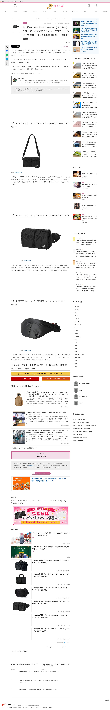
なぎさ (68, 42)
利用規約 (107, 700)
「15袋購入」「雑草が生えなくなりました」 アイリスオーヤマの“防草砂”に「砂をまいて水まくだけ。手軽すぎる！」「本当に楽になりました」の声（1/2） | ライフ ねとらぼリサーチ (86, 291)
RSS (37, 707)
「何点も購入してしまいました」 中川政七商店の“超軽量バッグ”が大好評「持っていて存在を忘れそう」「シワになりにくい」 (89, 68)
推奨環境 (50, 707)
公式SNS (10, 707)
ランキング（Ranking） (61, 501)
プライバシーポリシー (30, 707)
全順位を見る (40, 456)
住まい (65, 11)
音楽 (76, 366)
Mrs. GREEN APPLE (84, 383)
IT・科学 (77, 306)
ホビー (76, 327)
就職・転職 (77, 357)
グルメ (45, 11)
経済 (76, 363)
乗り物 (76, 333)
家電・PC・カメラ (79, 354)
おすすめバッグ (38, 501)
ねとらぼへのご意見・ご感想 (81, 422)
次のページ (45, 473)
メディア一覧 (5, 707)
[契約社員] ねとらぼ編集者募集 (81, 428)
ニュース (15, 11)
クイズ (35, 11)
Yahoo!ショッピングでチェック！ (56, 378)
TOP (5, 11)
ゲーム (76, 315)
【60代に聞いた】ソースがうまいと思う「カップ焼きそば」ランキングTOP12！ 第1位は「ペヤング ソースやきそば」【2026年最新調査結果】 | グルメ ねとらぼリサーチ (87, 268)
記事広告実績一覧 (78, 440)
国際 (76, 348)
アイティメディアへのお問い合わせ (82, 431)
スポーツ (77, 318)
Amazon (15, 501)
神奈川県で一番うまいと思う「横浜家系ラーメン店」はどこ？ (89, 218)
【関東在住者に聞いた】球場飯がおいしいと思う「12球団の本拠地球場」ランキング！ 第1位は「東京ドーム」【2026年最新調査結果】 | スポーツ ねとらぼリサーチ (86, 244)
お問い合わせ (21, 707)
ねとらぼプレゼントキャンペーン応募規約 (84, 425)
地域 (55, 11)
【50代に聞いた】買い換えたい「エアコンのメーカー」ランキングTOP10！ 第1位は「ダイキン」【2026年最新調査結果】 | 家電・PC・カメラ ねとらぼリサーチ (86, 279)
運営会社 (40, 707)
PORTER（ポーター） (26, 501)
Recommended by (60, 642)
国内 (76, 345)
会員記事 (105, 11)
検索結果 (31, 465)
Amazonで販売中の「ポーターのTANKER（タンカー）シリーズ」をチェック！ (41, 373)
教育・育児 (75, 11)
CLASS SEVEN (83, 396)
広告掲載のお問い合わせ (80, 437)
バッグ (24, 23)
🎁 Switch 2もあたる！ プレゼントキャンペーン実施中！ (11, 1)
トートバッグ (48, 501)
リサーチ (95, 11)
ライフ (76, 330)
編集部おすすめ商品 (18, 503)
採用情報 (45, 707)
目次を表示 (65, 46)
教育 (76, 360)
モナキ (81, 403)
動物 (85, 11)
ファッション (78, 324)
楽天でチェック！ (26, 378)
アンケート (76, 167)
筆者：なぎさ (21, 78)
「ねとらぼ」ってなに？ (80, 419)
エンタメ (25, 11)
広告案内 (15, 707)
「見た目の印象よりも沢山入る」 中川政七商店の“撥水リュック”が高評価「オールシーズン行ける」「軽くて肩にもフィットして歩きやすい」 (89, 117)
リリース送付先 (77, 434)
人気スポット (78, 336)
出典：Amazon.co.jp (16, 32)
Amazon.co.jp (18, 172)
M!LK (80, 390)
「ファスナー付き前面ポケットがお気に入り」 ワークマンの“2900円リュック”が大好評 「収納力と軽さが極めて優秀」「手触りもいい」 (89, 107)
